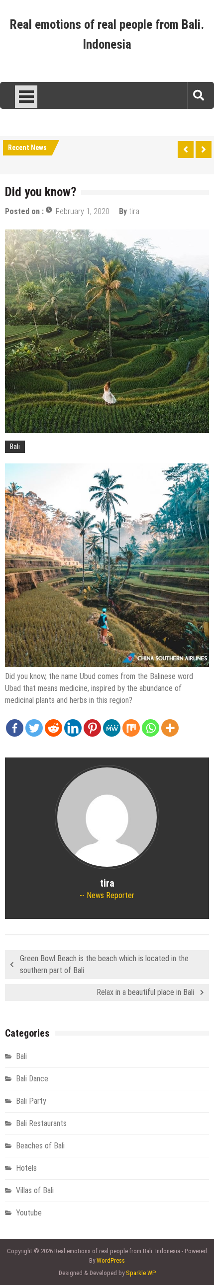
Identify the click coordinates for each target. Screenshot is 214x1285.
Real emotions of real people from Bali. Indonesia (107, 34)
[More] (170, 728)
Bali (15, 447)
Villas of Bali (35, 1190)
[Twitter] (34, 728)
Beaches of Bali (40, 1145)
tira (134, 211)
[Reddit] (53, 728)
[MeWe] (111, 728)
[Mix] (131, 728)
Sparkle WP (141, 1273)
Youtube (29, 1212)
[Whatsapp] (150, 728)
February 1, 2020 (82, 211)
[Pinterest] (92, 728)
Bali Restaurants (41, 1123)
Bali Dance (32, 1078)
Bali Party (31, 1101)
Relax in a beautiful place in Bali (145, 992)
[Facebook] (14, 728)
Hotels (26, 1168)
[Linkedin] (73, 728)
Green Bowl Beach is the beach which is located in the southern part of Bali (104, 964)
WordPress (111, 1260)
